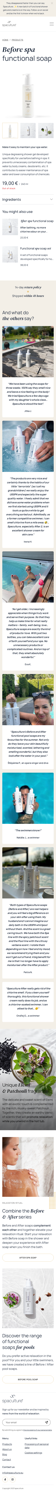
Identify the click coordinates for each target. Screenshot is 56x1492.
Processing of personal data (37, 1446)
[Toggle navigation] (52, 24)
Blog (4, 1454)
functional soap (37, 221)
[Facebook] (5, 1479)
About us (7, 1449)
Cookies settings (33, 1452)
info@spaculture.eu (12, 1472)
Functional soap (35, 248)
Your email (11, 1422)
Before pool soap (28, 1379)
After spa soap (28, 1257)
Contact (6, 1459)
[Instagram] (13, 1479)
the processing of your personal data (37, 1430)
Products (7, 1444)
